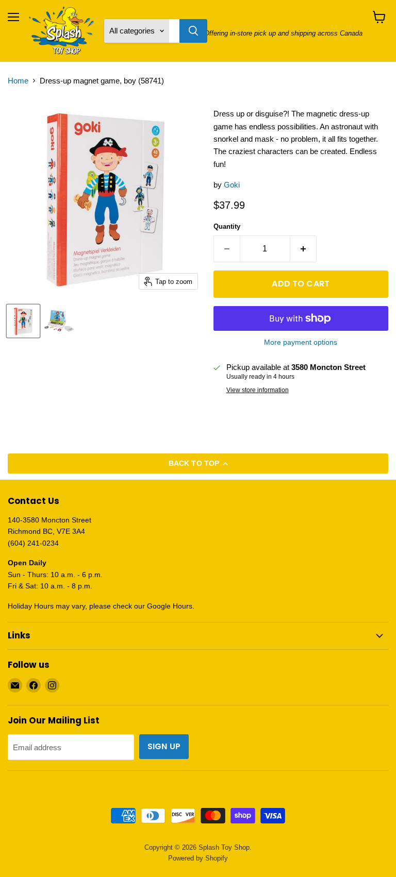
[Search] (193, 31)
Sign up (163, 746)
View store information (257, 390)
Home (18, 80)
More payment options (300, 342)
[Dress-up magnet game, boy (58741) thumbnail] (59, 321)
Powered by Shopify (198, 858)
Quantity (226, 226)
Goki (232, 184)
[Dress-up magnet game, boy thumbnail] (23, 321)
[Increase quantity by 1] (303, 248)
